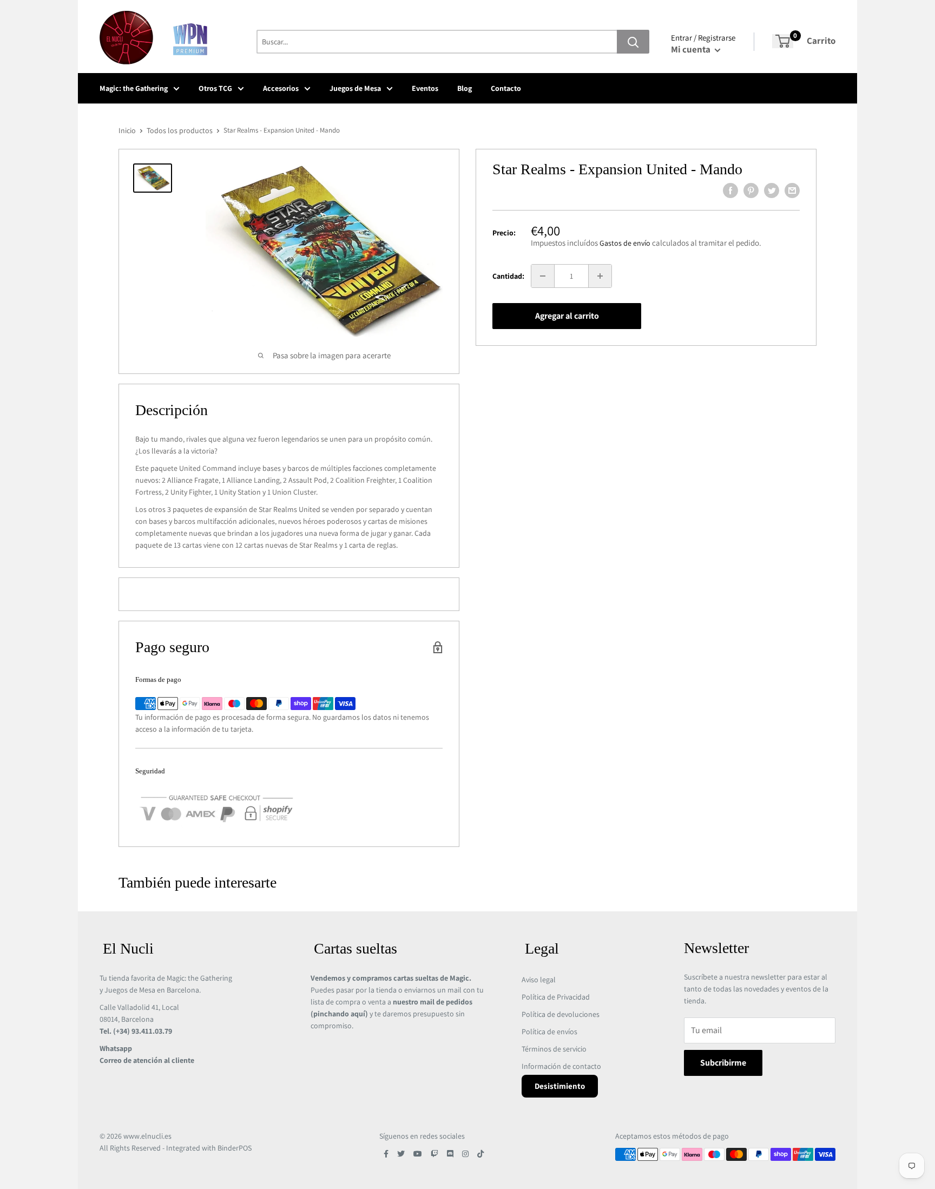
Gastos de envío (625, 243)
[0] (782, 41)
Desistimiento (560, 1086)
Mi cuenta (691, 49)
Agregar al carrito (567, 315)
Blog (464, 88)
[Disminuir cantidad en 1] (542, 276)
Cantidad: (508, 276)
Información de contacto (561, 1066)
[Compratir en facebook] (730, 190)
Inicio (127, 130)
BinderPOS (235, 1148)
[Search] (633, 42)
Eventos (425, 88)
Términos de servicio (554, 1049)
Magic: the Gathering (134, 88)
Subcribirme (723, 1062)
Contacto (506, 88)
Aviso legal (539, 979)
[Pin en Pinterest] (751, 190)
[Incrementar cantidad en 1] (600, 276)
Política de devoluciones (561, 1014)
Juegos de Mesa (355, 88)
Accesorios (281, 88)
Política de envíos (549, 1031)
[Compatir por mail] (792, 190)
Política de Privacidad (556, 997)
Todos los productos (180, 130)
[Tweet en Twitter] (771, 190)
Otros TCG (215, 88)
